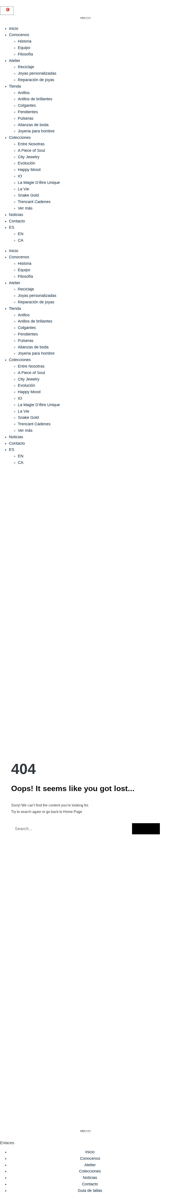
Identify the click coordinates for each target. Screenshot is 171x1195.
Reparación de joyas (36, 80)
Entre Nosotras (31, 144)
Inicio (13, 28)
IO (20, 176)
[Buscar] (146, 828)
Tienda (15, 86)
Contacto (17, 221)
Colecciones (20, 137)
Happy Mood (29, 169)
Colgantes (27, 105)
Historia (24, 41)
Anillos (24, 92)
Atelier (14, 60)
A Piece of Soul (31, 150)
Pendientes (28, 112)
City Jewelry (28, 157)
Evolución (26, 163)
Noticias (16, 214)
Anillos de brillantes (35, 99)
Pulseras (25, 118)
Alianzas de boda (33, 125)
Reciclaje (26, 67)
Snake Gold (28, 195)
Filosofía (25, 54)
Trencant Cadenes (34, 202)
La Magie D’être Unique (39, 182)
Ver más (25, 208)
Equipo (24, 47)
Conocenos (19, 35)
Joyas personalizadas (37, 73)
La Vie (23, 189)
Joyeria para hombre (36, 131)
